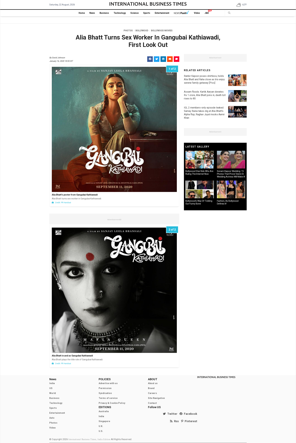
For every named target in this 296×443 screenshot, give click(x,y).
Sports (146, 13)
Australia (104, 411)
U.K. (101, 426)
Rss (176, 421)
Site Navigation (156, 398)
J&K (207, 13)
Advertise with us (108, 383)
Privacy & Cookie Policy (112, 403)
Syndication (105, 393)
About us (153, 383)
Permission (105, 388)
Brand (151, 388)
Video (197, 13)
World (52, 393)
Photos (53, 423)
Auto (51, 418)
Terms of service (108, 398)
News (92, 13)
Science (134, 13)
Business (104, 13)
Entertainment (162, 13)
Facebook (190, 413)
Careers (152, 393)
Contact (152, 403)
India (52, 383)
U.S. (101, 431)
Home (82, 13)
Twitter (171, 413)
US (50, 388)
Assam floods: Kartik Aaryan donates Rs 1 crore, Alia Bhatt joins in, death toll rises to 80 (205, 95)
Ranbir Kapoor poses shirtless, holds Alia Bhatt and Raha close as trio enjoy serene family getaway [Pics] (204, 79)
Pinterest (190, 421)
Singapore (104, 421)
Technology (120, 13)
